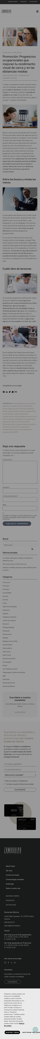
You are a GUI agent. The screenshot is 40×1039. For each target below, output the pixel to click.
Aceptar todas (12, 1032)
